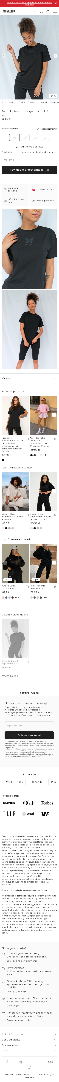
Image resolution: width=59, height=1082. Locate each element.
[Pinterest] (21, 1061)
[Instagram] (35, 1061)
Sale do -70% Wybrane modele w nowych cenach (29, 3)
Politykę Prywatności (30, 753)
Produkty (23, 102)
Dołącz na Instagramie (18, 1020)
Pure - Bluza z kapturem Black (9, 587)
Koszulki (33, 102)
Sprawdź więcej (29, 692)
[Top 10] (15, 563)
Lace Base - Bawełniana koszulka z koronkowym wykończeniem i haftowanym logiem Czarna (12, 445)
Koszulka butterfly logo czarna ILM (11, 662)
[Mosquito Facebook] (7, 1061)
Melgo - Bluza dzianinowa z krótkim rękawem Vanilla (12, 517)
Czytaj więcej (13, 1005)
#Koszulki (37, 782)
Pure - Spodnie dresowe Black (37, 587)
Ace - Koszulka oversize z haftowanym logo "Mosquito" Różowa (39, 442)
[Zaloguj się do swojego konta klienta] (41, 11)
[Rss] (50, 1061)
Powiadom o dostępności (27, 170)
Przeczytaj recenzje (16, 991)
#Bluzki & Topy (14, 782)
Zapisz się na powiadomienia (22, 961)
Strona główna (9, 102)
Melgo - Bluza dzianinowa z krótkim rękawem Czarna (40, 517)
